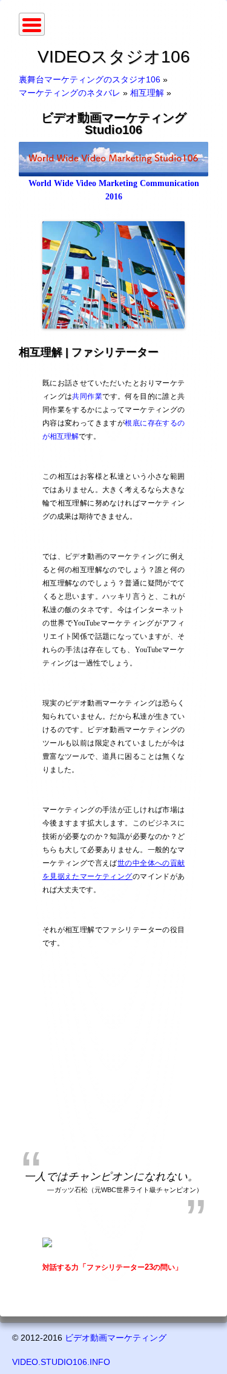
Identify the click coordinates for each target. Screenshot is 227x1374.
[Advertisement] (113, 1055)
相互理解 (147, 93)
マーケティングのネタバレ (69, 93)
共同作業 (87, 396)
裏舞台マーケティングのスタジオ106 (89, 79)
